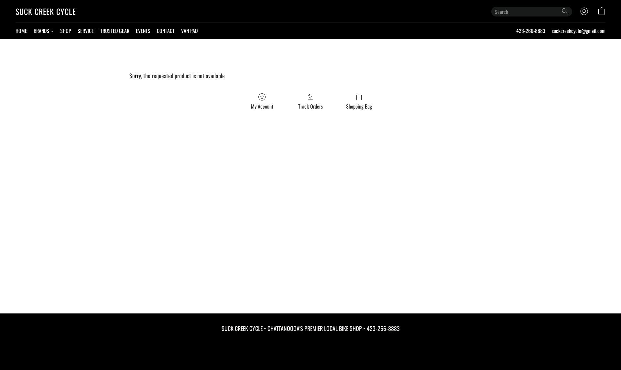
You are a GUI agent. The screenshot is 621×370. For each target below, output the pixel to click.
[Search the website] (565, 11)
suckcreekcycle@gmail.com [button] (578, 31)
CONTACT (166, 31)
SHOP (65, 31)
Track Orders (310, 106)
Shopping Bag (359, 106)
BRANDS (42, 31)
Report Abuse (310, 341)
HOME (21, 31)
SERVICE (86, 31)
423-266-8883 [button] (530, 31)
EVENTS (143, 31)
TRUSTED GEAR (114, 31)
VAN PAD (189, 31)
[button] (46, 11)
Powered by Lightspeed (310, 353)
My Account (262, 106)
